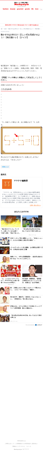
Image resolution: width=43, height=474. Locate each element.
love (36, 9)
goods (27, 9)
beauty (12, 9)
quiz (5, 29)
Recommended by (30, 325)
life (32, 9)
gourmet (20, 9)
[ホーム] (2, 29)
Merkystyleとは (21, 441)
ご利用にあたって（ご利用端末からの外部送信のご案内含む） (21, 443)
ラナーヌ (28, 446)
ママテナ (22, 446)
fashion (5, 9)
